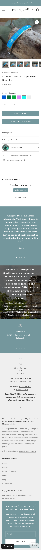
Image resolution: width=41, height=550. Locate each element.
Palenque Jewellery (10, 72)
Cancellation (7, 483)
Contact (5, 467)
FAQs (4, 475)
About (4, 463)
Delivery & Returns (9, 471)
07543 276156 (25, 386)
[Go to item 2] (13, 64)
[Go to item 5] (34, 64)
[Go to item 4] (27, 64)
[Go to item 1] (5, 64)
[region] (20, 333)
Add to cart (21, 113)
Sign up (20, 542)
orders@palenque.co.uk (27, 451)
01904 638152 (22, 389)
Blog (4, 479)
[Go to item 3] (20, 64)
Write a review (20, 190)
